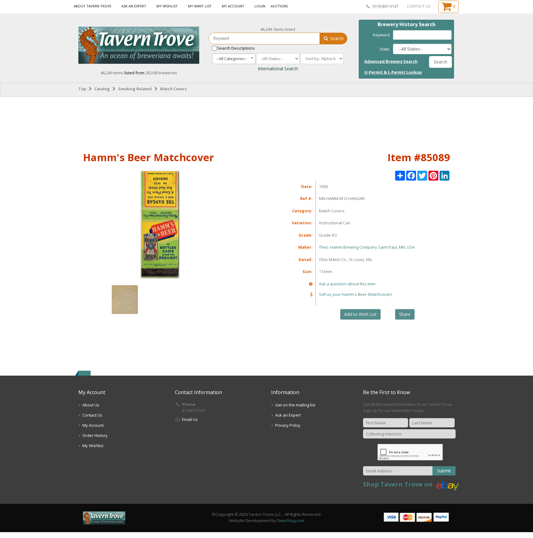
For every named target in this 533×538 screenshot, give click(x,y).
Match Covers (173, 89)
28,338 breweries (161, 72)
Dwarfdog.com (290, 520)
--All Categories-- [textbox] (232, 58)
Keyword (381, 35)
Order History (95, 435)
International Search (278, 68)
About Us (90, 405)
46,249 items (112, 72)
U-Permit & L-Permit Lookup (393, 72)
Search (336, 38)
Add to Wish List (360, 314)
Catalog (102, 89)
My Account (233, 6)
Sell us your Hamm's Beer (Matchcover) (355, 294)
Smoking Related (135, 89)
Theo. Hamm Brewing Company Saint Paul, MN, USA (367, 247)
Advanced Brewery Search (391, 61)
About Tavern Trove (92, 6)
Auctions (279, 6)
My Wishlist (167, 6)
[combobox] (233, 59)
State (385, 49)
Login (259, 6)
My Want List (200, 6)
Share (405, 314)
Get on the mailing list (295, 405)
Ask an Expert (134, 6)
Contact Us (92, 415)
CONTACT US (419, 6)
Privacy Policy (287, 425)
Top (82, 89)
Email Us (190, 419)
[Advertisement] (266, 123)
